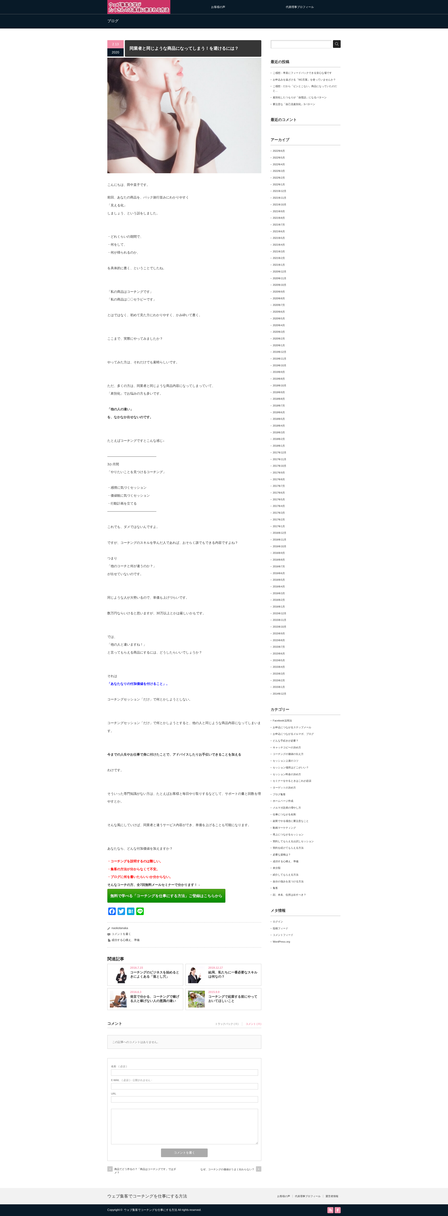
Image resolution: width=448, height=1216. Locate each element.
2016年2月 (279, 599)
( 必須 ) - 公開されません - (131, 1080)
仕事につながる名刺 (284, 814)
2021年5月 (279, 238)
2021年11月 (279, 197)
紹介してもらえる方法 (285, 874)
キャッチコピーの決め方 (287, 747)
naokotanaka (120, 928)
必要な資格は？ (282, 854)
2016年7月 (279, 566)
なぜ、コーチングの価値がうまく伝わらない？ (227, 1169)
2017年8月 (279, 479)
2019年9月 (279, 372)
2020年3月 (279, 331)
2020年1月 (279, 345)
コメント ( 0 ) (253, 1023)
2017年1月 (279, 526)
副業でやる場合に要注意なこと (291, 821)
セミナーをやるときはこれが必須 (292, 780)
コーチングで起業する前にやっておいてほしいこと (232, 999)
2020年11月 (279, 278)
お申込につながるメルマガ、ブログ (293, 733)
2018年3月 (279, 432)
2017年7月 (279, 485)
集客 (275, 888)
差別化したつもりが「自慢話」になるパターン (300, 97)
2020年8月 (279, 298)
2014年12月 (279, 693)
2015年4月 (279, 666)
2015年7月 (279, 646)
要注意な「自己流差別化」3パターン (294, 104)
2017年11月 (279, 459)
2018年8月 (279, 398)
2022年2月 (279, 177)
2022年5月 (279, 157)
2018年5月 (279, 418)
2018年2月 (279, 439)
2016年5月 (279, 579)
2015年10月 (279, 626)
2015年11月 (279, 620)
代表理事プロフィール (300, 7)
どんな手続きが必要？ (285, 740)
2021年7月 (279, 224)
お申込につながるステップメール (292, 727)
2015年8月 (279, 640)
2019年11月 (279, 358)
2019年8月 (279, 378)
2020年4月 (279, 325)
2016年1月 (279, 606)
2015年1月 (279, 687)
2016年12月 (279, 532)
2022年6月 (279, 150)
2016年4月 (279, 586)
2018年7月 (279, 405)
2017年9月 (279, 472)
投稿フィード (280, 928)
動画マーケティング (284, 827)
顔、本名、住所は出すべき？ (289, 894)
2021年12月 (279, 191)
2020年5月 (279, 318)
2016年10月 (279, 546)
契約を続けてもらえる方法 (288, 847)
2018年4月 (279, 425)
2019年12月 (279, 351)
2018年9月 (279, 392)
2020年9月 (279, 291)
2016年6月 (279, 573)
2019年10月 (279, 365)
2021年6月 (279, 231)
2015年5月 (279, 660)
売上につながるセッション (288, 834)
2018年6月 (279, 412)
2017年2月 (279, 519)
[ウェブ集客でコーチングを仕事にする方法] (138, 11)
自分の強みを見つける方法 (288, 881)
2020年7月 (279, 305)
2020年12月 (279, 271)
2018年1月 (279, 445)
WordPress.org (281, 941)
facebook (338, 1210)
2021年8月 (279, 217)
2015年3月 (279, 673)
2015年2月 (279, 680)
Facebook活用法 (282, 720)
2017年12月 (279, 452)
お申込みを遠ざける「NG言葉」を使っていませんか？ (304, 79)
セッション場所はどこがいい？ (291, 767)
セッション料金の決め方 (287, 774)
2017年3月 (279, 512)
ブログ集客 (279, 794)
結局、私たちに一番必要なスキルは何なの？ (232, 974)
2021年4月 (279, 244)
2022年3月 (279, 171)
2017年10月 (279, 465)
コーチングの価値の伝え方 (288, 754)
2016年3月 (279, 593)
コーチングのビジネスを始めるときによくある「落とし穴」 (154, 974)
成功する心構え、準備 (126, 940)
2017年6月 (279, 492)
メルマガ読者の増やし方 (287, 807)
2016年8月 (279, 559)
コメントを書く (121, 934)
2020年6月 (279, 311)
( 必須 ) (119, 1066)
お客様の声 (218, 7)
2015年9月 (279, 633)
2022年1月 (279, 184)
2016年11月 (279, 539)
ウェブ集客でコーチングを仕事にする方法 (147, 1196)
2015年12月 (279, 613)
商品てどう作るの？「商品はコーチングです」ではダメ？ (145, 1171)
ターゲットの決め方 (284, 787)
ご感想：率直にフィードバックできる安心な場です (302, 72)
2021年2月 (279, 258)
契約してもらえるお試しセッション (293, 841)
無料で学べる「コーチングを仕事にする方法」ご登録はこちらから (166, 896)
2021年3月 (279, 251)
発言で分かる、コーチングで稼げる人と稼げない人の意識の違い (154, 999)
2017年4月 (279, 506)
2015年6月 (279, 653)
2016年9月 (279, 552)
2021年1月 (279, 264)
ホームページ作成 (283, 800)
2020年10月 (279, 284)
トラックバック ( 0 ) (226, 1023)
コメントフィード (283, 934)
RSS (330, 1210)
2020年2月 (279, 338)
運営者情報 (332, 1196)
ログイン (278, 921)
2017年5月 (279, 499)
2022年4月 (279, 164)
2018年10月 (279, 385)
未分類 (276, 867)
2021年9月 (279, 211)
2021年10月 (279, 204)
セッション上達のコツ (285, 760)
